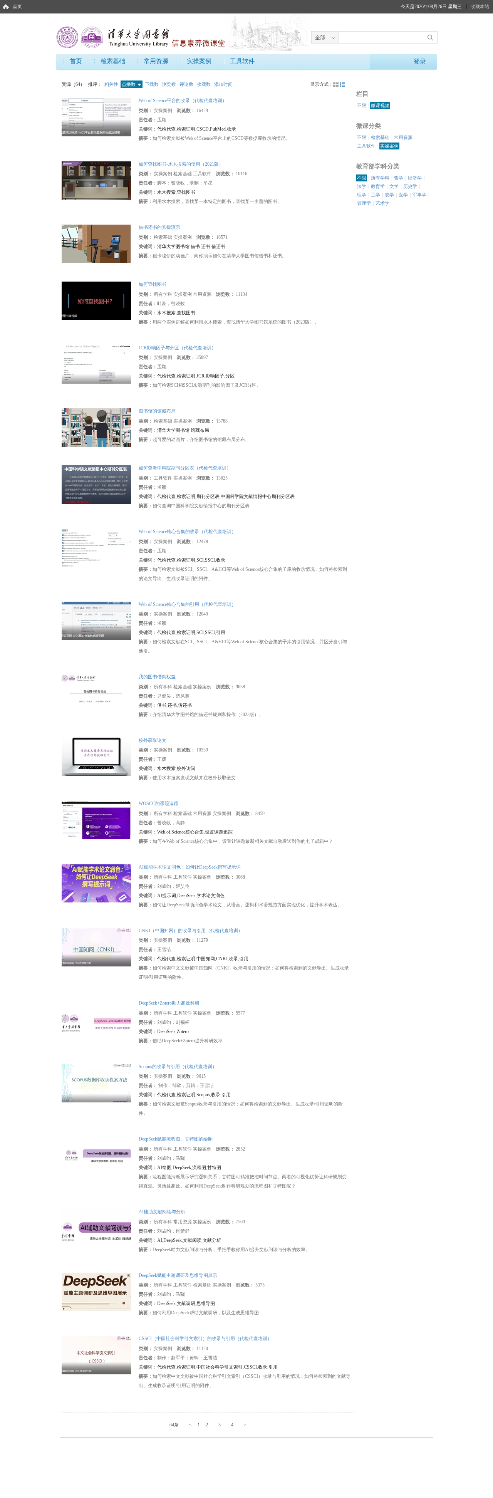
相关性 (111, 84)
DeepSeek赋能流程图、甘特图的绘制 (176, 1139)
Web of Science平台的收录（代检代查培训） (183, 100)
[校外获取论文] (96, 756)
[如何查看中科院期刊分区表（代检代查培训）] (96, 484)
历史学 (410, 186)
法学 (361, 186)
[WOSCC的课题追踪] (96, 819)
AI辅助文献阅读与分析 (162, 1212)
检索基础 (113, 61)
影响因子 (215, 376)
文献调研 (186, 1303)
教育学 (378, 186)
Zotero (183, 1031)
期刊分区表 (208, 496)
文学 (394, 186)
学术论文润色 (211, 895)
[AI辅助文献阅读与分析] (96, 1228)
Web (161, 832)
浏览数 (169, 84)
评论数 (187, 84)
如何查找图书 (152, 284)
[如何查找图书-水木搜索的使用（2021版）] (96, 180)
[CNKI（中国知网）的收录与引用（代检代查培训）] (96, 946)
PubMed (218, 129)
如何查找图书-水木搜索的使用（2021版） (181, 164)
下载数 (152, 84)
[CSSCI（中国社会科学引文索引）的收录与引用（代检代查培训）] (96, 1354)
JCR (200, 376)
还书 (172, 705)
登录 (420, 61)
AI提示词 (166, 895)
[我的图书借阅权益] (96, 693)
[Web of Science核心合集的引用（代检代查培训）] (96, 620)
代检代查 (166, 129)
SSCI (210, 560)
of (168, 832)
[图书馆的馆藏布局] (96, 427)
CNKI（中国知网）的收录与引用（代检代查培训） (191, 930)
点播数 (129, 84)
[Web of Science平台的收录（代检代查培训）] (96, 116)
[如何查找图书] (96, 300)
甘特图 (214, 1167)
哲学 (398, 178)
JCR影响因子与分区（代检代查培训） (177, 348)
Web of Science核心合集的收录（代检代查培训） (187, 531)
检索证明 (186, 129)
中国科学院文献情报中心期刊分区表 (258, 496)
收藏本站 (480, 6)
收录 (231, 129)
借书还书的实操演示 (159, 227)
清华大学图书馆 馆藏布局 (183, 430)
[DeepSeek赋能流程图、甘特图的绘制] (96, 1155)
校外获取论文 (152, 740)
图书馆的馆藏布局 (157, 411)
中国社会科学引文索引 (219, 1367)
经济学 (415, 178)
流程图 (199, 1167)
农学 (389, 195)
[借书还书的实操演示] (96, 243)
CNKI (222, 958)
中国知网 (205, 958)
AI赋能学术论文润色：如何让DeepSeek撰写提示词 (190, 867)
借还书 (185, 705)
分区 (230, 376)
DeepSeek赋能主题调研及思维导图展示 (178, 1275)
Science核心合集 (187, 832)
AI (159, 1240)
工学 (375, 195)
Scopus (203, 1094)
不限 (361, 105)
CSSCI (250, 1367)
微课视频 (380, 105)
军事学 (419, 195)
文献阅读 (192, 1240)
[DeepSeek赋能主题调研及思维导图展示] (96, 1291)
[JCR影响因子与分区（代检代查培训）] (96, 364)
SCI (200, 560)
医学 (403, 195)
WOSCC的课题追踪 (158, 803)
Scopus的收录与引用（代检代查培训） (178, 1066)
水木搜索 (166, 192)
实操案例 (199, 61)
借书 (161, 705)
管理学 (364, 203)
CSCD (202, 129)
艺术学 (382, 203)
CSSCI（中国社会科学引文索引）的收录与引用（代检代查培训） (205, 1338)
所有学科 (380, 178)
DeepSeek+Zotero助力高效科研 (169, 1003)
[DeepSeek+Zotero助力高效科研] (96, 1019)
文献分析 (212, 1240)
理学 (361, 195)
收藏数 (204, 84)
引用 (220, 632)
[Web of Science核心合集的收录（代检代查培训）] (96, 547)
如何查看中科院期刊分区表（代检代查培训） (185, 468)
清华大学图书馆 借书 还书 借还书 (191, 246)
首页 (17, 6)
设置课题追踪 (219, 832)
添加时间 (223, 84)
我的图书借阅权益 (157, 676)
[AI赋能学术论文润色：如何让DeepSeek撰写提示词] (96, 883)
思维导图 (205, 1303)
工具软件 (242, 61)
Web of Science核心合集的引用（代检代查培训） (187, 604)
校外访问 (186, 768)
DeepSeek (186, 895)
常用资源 (156, 61)
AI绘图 (164, 1167)
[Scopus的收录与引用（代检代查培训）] (96, 1082)
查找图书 (186, 192)
